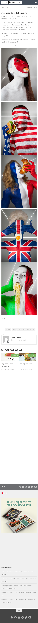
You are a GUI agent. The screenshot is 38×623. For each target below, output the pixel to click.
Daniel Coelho (9, 16)
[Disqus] (19, 402)
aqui (4, 318)
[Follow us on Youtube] (35, 486)
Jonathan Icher (21, 329)
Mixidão (4, 7)
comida (14, 329)
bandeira (8, 329)
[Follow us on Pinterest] (29, 486)
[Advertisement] (16, 550)
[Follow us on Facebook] (23, 486)
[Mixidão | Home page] (15, 2)
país (34, 329)
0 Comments (32, 7)
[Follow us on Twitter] (32, 486)
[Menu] (35, 2)
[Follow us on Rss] (20, 486)
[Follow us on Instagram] (26, 486)
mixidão (29, 329)
